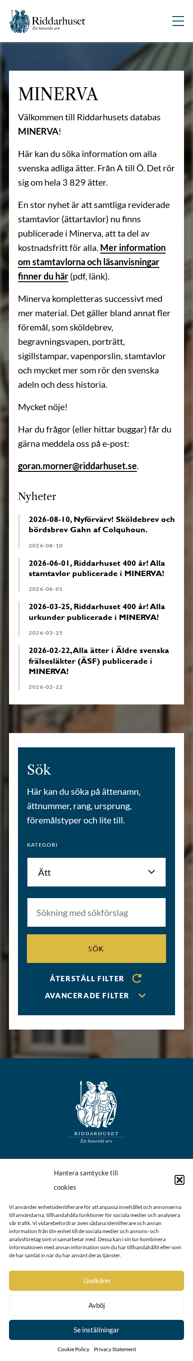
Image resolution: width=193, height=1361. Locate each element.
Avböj (96, 1305)
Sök (96, 948)
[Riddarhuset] (47, 21)
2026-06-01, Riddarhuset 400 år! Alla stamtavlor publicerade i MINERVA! (97, 568)
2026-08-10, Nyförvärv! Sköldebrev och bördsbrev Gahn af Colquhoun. (102, 524)
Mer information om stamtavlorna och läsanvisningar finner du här (92, 261)
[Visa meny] (178, 21)
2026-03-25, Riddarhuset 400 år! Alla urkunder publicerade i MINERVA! (97, 611)
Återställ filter (87, 978)
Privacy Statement (115, 1349)
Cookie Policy (73, 1349)
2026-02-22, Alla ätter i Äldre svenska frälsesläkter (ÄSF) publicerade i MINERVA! (99, 660)
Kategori (42, 844)
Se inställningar (96, 1330)
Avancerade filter (87, 995)
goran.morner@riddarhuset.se (77, 465)
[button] (179, 1179)
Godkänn (96, 1280)
